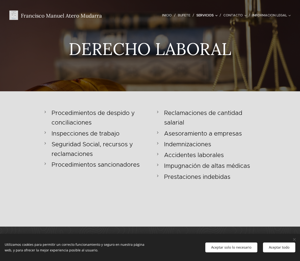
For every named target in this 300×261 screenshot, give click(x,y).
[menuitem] (168, 15)
